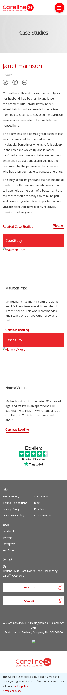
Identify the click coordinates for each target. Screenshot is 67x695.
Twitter (7, 537)
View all (58, 225)
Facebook (8, 531)
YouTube (8, 550)
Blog (37, 502)
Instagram (9, 544)
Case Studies (42, 496)
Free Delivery (11, 496)
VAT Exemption (43, 515)
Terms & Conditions (15, 502)
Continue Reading (17, 330)
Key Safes (40, 509)
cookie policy (20, 686)
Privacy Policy (11, 509)
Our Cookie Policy (13, 515)
